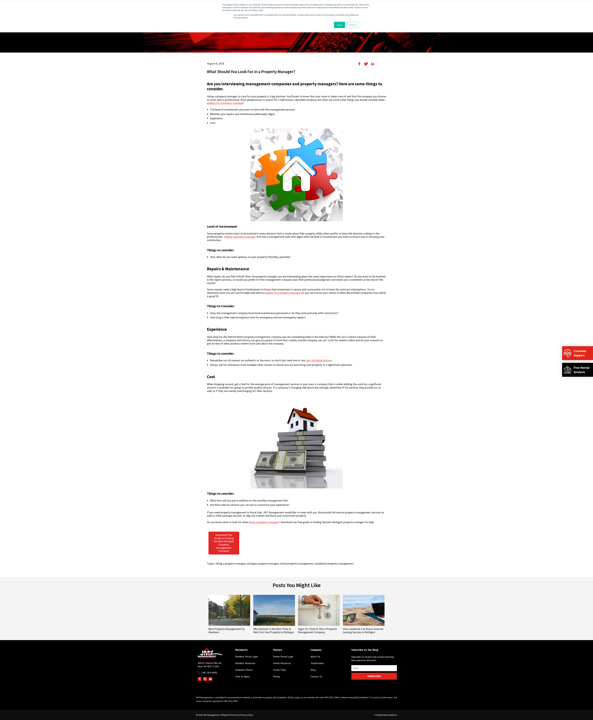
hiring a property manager (264, 522)
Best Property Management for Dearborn (226, 630)
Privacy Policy (246, 715)
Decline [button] (352, 24)
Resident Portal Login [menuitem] (246, 656)
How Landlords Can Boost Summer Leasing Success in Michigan (363, 630)
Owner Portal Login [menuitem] (283, 656)
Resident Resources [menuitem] (245, 663)
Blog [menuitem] (313, 669)
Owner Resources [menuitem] (282, 663)
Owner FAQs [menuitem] (279, 669)
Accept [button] (339, 24)
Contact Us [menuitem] (316, 676)
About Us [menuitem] (315, 656)
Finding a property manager (240, 236)
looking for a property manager (225, 103)
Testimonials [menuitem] (317, 663)
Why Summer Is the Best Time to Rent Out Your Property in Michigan (273, 630)
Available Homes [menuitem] (244, 669)
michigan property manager (263, 563)
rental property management (296, 563)
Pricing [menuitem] (276, 676)
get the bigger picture (319, 360)
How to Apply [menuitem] (242, 676)
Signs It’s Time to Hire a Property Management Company (317, 630)
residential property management (334, 563)
